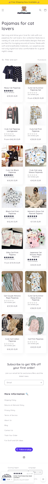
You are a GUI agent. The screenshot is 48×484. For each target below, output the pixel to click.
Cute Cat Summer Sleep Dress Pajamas (35, 298)
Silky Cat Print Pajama (12, 254)
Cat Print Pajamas (35, 339)
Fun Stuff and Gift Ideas (13, 440)
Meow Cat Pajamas (12, 88)
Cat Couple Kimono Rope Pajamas (12, 297)
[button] (2, 10)
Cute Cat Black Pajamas (12, 171)
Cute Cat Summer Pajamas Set (35, 89)
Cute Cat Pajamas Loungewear (12, 130)
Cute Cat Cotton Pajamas (12, 340)
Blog (6, 425)
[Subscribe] (41, 382)
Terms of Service (11, 415)
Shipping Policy (10, 400)
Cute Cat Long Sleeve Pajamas (36, 171)
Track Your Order (11, 435)
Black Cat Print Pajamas (12, 212)
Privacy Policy (9, 410)
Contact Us (8, 430)
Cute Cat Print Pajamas (36, 130)
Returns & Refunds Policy (14, 405)
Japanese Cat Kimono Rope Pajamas (36, 255)
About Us (8, 420)
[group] (12, 92)
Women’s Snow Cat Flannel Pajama (36, 212)
